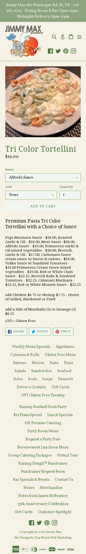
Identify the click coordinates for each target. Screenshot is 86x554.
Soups (47, 379)
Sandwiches (41, 371)
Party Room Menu (43, 431)
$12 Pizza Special (28, 415)
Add (8, 187)
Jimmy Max (54, 532)
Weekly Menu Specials (31, 347)
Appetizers (65, 347)
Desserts (65, 379)
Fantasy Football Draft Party (43, 407)
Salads (20, 371)
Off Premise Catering (43, 423)
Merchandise (51, 488)
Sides (18, 379)
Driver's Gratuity (31, 387)
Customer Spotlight (54, 512)
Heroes (38, 363)
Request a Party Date (43, 439)
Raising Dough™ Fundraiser (43, 463)
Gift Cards (61, 387)
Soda (32, 379)
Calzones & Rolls (24, 355)
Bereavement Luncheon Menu (43, 447)
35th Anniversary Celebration (43, 504)
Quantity (66, 187)
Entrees (19, 363)
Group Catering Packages (30, 455)
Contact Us (64, 479)
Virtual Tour (67, 455)
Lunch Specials (60, 415)
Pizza (68, 363)
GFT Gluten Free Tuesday (43, 395)
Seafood (64, 371)
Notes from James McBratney (43, 496)
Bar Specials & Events (31, 479)
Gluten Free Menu (60, 355)
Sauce (9, 169)
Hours (28, 488)
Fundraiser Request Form (43, 471)
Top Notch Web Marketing (52, 538)
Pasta (54, 363)
